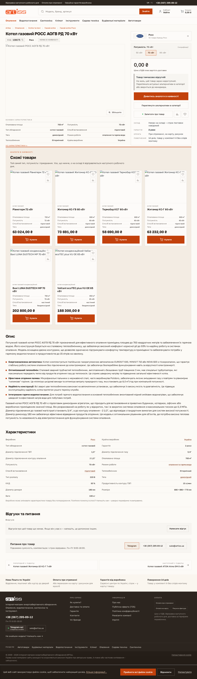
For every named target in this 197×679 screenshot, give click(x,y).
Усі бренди (75, 620)
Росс (93, 439)
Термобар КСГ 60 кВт (115, 209)
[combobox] (92, 11)
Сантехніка (135, 647)
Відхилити (165, 672)
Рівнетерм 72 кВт (23, 209)
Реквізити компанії (121, 615)
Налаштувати (185, 672)
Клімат (93, 647)
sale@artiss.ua (176, 546)
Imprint (115, 620)
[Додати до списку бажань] (185, 114)
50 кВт (140, 53)
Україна (187, 439)
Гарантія (74, 611)
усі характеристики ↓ (16, 145)
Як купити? (75, 602)
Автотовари (23, 647)
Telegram (131, 546)
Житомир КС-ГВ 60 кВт (71, 209)
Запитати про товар (154, 114)
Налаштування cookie (181, 655)
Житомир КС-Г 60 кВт (160, 209)
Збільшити (116, 112)
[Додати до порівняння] (177, 114)
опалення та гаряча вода (180, 464)
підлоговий (90, 471)
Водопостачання (64, 647)
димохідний (185, 477)
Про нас (116, 602)
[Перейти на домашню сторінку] (19, 11)
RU (152, 3)
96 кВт (164, 53)
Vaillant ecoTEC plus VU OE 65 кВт (75, 290)
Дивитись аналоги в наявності (161, 96)
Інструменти (81, 647)
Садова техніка (119, 647)
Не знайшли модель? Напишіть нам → (24, 636)
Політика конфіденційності (125, 611)
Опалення (104, 647)
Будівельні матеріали (42, 647)
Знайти (146, 11)
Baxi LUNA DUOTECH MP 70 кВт (29, 290)
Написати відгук (177, 528)
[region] (65, 80)
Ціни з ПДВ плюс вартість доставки (150, 70)
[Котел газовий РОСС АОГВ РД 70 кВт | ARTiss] (65, 80)
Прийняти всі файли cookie (138, 672)
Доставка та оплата (79, 606)
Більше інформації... (96, 672)
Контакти (74, 615)
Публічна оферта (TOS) (123, 606)
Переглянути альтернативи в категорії (161, 105)
